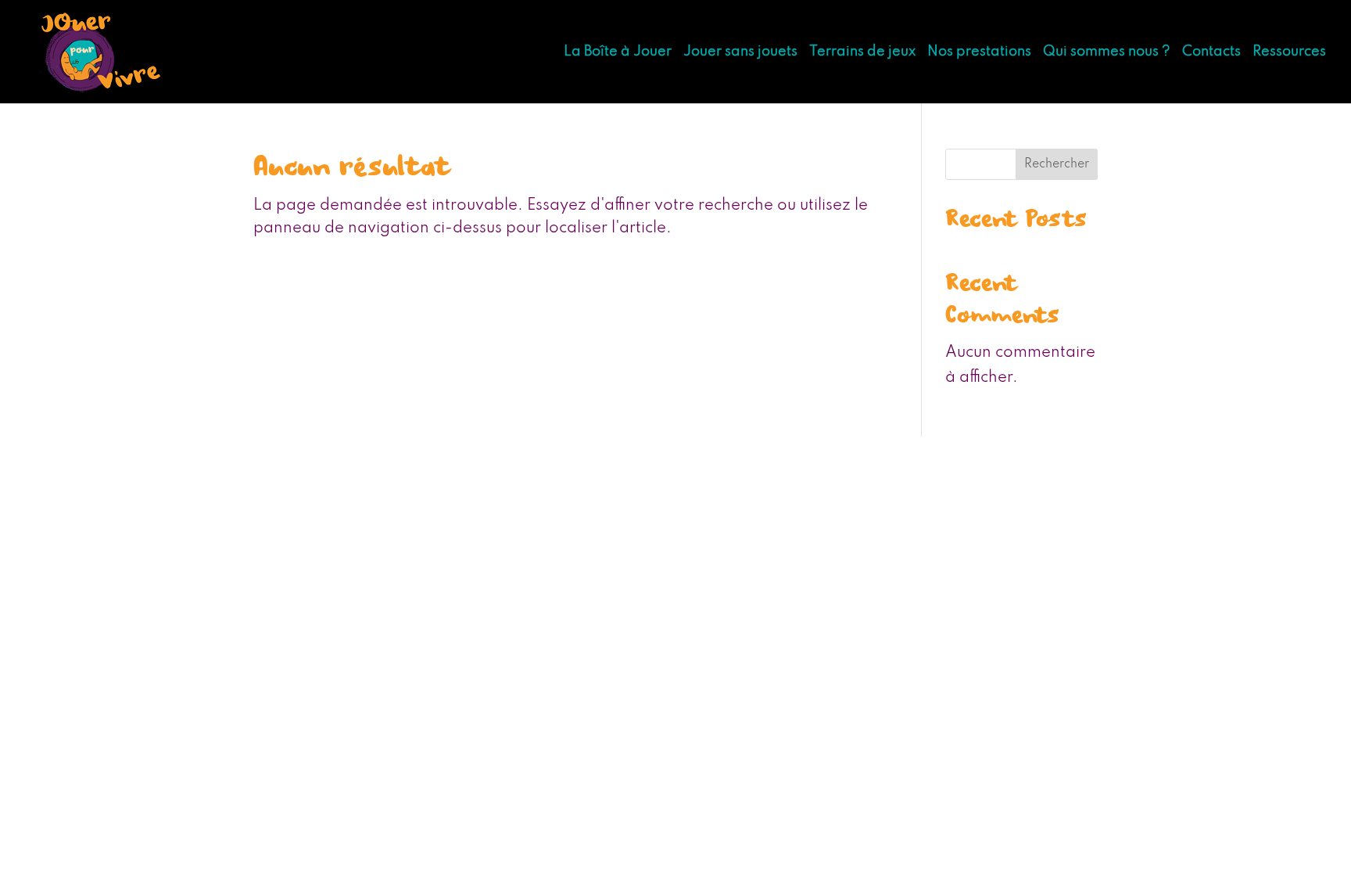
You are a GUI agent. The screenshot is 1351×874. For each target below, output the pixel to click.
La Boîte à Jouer (618, 52)
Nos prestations (979, 52)
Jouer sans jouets (740, 52)
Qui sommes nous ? (1106, 52)
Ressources (1289, 52)
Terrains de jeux (862, 52)
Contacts (1211, 52)
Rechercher (1056, 164)
